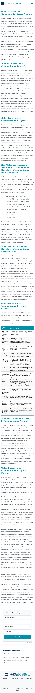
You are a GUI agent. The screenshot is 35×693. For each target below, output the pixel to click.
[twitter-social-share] (19, 685)
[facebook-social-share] (16, 685)
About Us (6, 678)
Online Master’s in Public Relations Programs (16, 657)
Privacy (21, 678)
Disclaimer (28, 678)
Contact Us (14, 678)
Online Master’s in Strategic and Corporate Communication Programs (15, 661)
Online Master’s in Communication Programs (16, 653)
